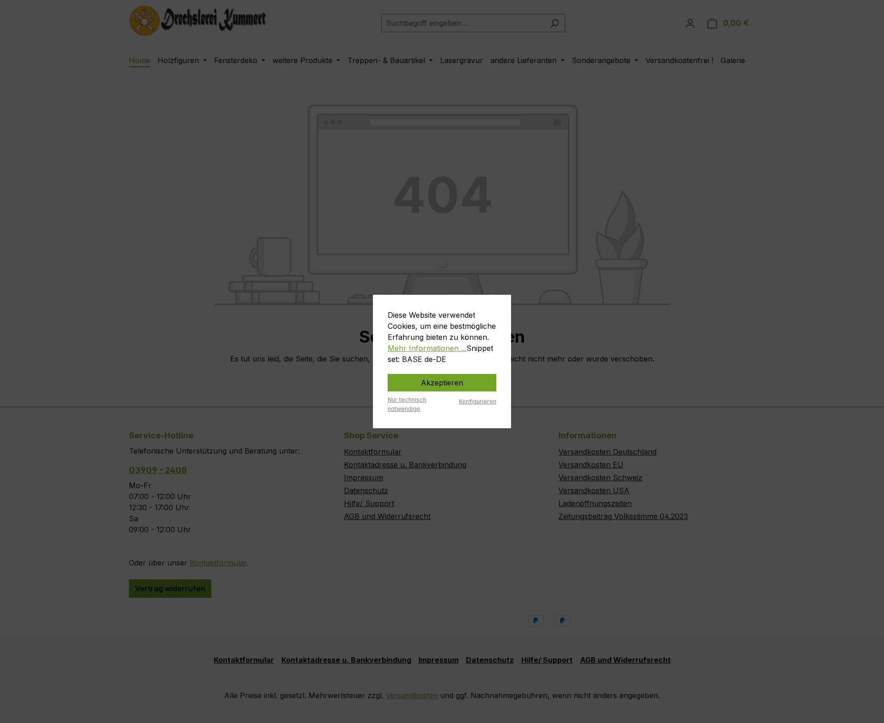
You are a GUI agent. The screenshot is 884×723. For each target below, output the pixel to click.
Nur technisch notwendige (407, 404)
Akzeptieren (442, 382)
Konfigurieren (477, 401)
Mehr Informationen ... (427, 348)
